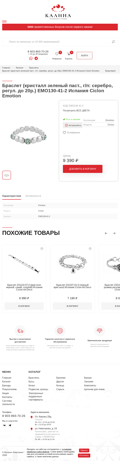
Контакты (7, 397)
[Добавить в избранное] (41, 249)
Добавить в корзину (82, 169)
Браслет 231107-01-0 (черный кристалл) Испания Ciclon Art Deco (72, 286)
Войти (84, 56)
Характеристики (11, 196)
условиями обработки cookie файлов (49, 450)
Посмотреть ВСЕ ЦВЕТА (76, 110)
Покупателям (9, 389)
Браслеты (34, 68)
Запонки (88, 381)
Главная (6, 68)
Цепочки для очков (94, 389)
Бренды (6, 385)
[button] (106, 233)
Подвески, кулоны (38, 389)
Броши (88, 378)
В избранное (73, 132)
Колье (32, 385)
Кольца (60, 385)
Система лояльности (8, 402)
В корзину (24, 306)
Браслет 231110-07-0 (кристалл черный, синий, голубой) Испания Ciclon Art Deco (24, 287)
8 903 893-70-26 (38, 51)
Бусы (31, 381)
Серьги (60, 389)
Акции (5, 393)
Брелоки (60, 378)
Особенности (33, 196)
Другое (60, 381)
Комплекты (90, 385)
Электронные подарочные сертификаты (36, 396)
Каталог (19, 68)
